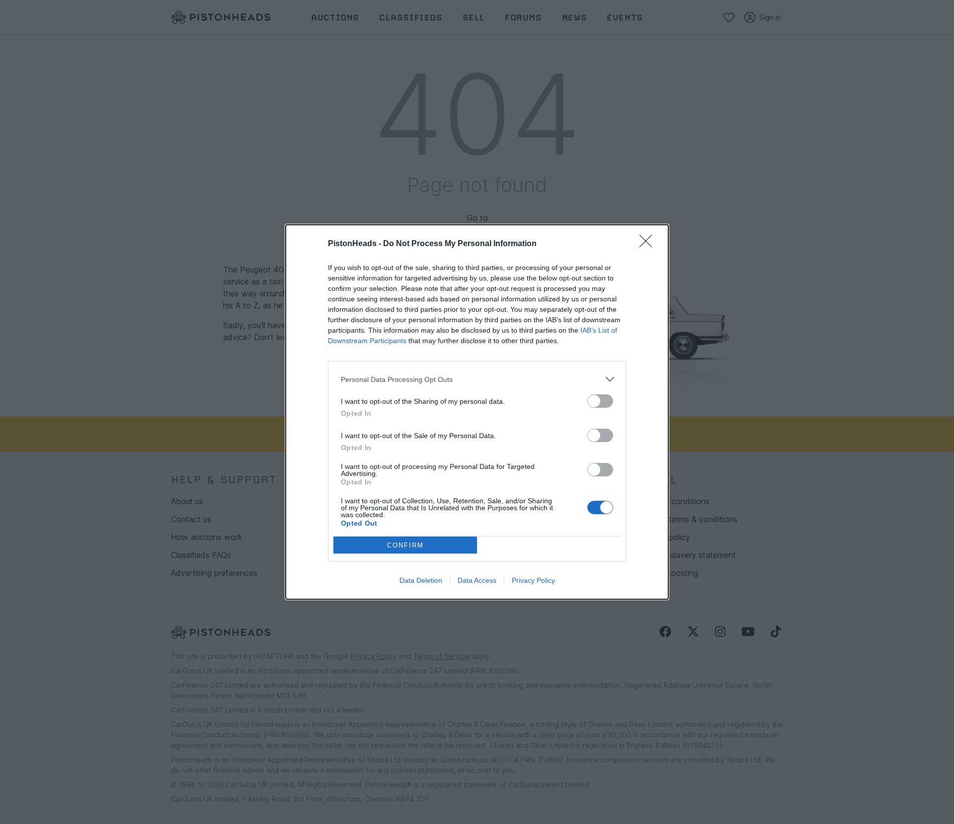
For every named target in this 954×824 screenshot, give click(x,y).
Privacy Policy (533, 580)
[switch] (600, 401)
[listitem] (477, 379)
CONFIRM (405, 545)
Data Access (477, 580)
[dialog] (477, 412)
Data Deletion (420, 580)
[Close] (648, 244)
